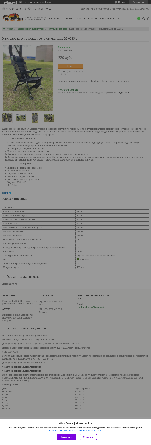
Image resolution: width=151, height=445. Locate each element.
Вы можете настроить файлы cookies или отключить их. (74, 430)
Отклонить (88, 437)
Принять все (67, 437)
